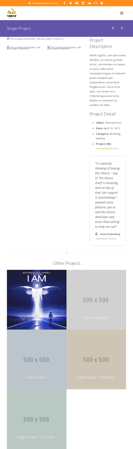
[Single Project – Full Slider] (121, 28)
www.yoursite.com (107, 148)
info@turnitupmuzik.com (45, 3)
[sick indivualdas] (113, 28)
